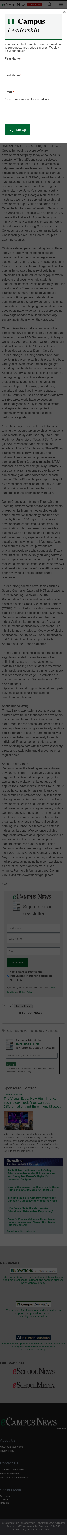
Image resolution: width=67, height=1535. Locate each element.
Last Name (13, 75)
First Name (13, 58)
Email (9, 92)
